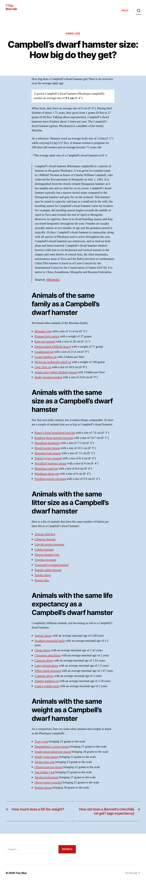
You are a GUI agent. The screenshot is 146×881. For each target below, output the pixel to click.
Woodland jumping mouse (51, 463)
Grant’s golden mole (47, 686)
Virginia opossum (45, 560)
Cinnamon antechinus (48, 655)
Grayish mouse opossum (49, 544)
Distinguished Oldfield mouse (53, 347)
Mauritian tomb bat (46, 469)
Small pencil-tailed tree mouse (53, 752)
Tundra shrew (43, 575)
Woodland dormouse (47, 443)
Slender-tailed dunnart (48, 570)
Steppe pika (42, 580)
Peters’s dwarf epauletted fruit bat (55, 433)
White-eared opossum (48, 671)
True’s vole (41, 741)
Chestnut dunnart (45, 539)
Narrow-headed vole (47, 555)
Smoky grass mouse (47, 757)
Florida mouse (43, 788)
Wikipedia (53, 279)
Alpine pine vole (45, 762)
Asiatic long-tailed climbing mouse (56, 372)
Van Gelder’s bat (45, 772)
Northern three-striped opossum (54, 438)
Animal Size (73, 33)
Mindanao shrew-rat (47, 474)
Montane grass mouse (48, 453)
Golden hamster (44, 549)
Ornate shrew (42, 650)
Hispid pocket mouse (47, 448)
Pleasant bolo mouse (47, 336)
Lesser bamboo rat (46, 357)
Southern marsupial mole (50, 641)
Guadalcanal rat (44, 352)
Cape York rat (43, 367)
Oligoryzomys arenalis (48, 782)
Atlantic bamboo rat (47, 681)
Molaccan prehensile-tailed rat (53, 362)
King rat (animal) (45, 341)
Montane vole (43, 331)
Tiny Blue (21, 872)
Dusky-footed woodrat (48, 377)
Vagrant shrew (43, 636)
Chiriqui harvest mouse (49, 767)
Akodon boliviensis (46, 777)
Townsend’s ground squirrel (52, 565)
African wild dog (45, 534)
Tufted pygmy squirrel (48, 458)
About (124, 10)
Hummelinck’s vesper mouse (52, 747)
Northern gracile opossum (50, 479)
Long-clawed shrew (46, 666)
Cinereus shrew (44, 660)
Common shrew (44, 676)
